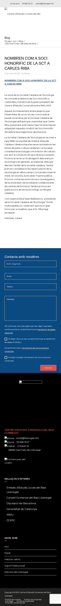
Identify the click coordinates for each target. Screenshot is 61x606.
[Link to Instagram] (30, 411)
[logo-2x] (25, 13)
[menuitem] (12, 599)
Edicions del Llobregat (16, 572)
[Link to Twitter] (25, 411)
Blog (7, 37)
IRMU (10, 514)
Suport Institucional (15, 565)
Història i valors (12, 559)
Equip (8, 553)
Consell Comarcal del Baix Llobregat (29, 497)
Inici (7, 546)
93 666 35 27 (27, 3)
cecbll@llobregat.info (45, 3)
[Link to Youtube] (40, 411)
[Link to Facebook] (20, 411)
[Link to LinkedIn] (35, 411)
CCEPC (11, 520)
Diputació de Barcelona (21, 503)
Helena (27, 73)
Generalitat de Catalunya (22, 509)
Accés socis (15, 3)
